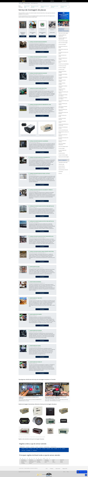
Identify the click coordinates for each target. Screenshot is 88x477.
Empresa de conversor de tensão (63, 47)
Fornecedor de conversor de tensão (63, 53)
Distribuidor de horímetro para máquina (63, 95)
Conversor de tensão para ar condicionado (63, 125)
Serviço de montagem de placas (63, 62)
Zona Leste (41, 446)
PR (29, 458)
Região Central (22, 446)
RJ (20, 458)
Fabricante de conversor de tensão (63, 50)
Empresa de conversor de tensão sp (63, 135)
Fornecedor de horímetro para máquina (63, 98)
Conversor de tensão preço (63, 130)
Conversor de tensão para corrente (63, 128)
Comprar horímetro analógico (62, 84)
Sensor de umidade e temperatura (62, 144)
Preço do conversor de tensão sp (62, 141)
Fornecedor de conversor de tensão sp (63, 138)
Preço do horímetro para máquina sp (63, 110)
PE (36, 458)
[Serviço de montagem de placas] (22, 24)
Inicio (42, 1)
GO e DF (44, 458)
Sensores (60, 173)
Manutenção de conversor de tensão (64, 132)
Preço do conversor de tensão (62, 56)
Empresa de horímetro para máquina (45, 6)
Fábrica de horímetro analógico (62, 81)
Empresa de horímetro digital (64, 156)
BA (38, 458)
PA (49, 458)
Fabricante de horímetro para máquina (64, 101)
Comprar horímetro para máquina (63, 104)
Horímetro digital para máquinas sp (62, 35)
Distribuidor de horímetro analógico (63, 78)
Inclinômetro (61, 171)
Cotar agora (23, 36)
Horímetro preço (61, 69)
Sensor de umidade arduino (63, 146)
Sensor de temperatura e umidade (63, 59)
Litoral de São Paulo (53, 446)
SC (31, 458)
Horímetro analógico (62, 67)
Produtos (52, 1)
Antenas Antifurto (62, 166)
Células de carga (61, 164)
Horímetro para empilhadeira (64, 63)
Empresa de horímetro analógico (62, 72)
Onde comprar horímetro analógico (55, 6)
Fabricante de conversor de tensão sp (63, 113)
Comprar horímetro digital (63, 154)
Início (47, 468)
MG (22, 458)
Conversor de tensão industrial (64, 6)
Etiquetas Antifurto (62, 167)
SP (27, 458)
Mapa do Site (65, 468)
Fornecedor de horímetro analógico (35, 6)
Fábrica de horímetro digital (63, 33)
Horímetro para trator (62, 65)
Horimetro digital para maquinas (62, 151)
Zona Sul (37, 446)
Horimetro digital (61, 148)
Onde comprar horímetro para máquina (63, 107)
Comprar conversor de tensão (62, 116)
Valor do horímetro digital (27, 6)
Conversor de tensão (62, 44)
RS (34, 458)
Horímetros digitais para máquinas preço (63, 38)
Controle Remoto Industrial (63, 169)
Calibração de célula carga (63, 162)
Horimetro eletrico (62, 153)
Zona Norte (27, 446)
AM (47, 458)
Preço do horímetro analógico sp (62, 89)
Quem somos (64, 1)
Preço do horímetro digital (63, 40)
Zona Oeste (32, 446)
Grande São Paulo (46, 446)
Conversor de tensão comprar (62, 122)
